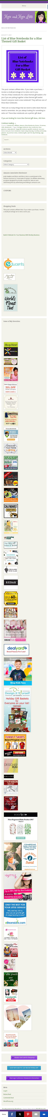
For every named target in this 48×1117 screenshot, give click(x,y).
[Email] (36, 1114)
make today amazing (27, 131)
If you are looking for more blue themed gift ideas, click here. (23, 118)
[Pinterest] (28, 1114)
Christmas (43, 125)
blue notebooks (33, 127)
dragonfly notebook (22, 129)
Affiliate (17, 125)
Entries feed (7, 1094)
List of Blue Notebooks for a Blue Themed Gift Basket (21, 40)
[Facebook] (12, 1114)
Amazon (22, 125)
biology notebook (23, 127)
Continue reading (8, 123)
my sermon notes (12, 133)
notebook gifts (22, 133)
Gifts (2, 127)
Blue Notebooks (30, 125)
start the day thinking (33, 133)
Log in (5, 1091)
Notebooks (10, 125)
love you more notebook (12, 131)
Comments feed (8, 1098)
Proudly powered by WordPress (11, 1108)
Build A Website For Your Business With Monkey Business (21, 235)
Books (37, 125)
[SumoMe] (44, 1114)
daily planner (11, 129)
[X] (20, 1114)
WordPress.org (8, 1101)
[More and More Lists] (24, 23)
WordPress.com (41, 1108)
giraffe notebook (33, 129)
